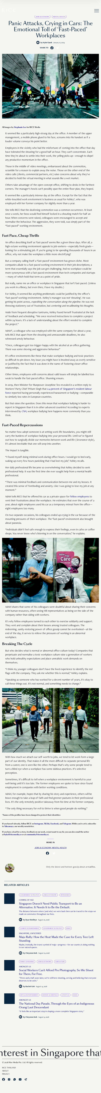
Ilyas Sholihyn (31, 920)
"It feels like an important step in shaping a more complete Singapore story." (51, 1012)
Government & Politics (29, 895)
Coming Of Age (26, 900)
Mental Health (59, 17)
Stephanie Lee (20, 127)
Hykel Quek (47, 43)
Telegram (67, 823)
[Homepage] (8, 10)
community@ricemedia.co (37, 834)
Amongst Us (25, 967)
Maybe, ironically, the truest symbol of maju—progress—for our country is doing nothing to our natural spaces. (57, 946)
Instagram (38, 823)
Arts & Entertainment (29, 995)
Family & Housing (27, 961)
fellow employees (79, 496)
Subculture (60, 961)
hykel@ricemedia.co (13, 834)
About (5, 1071)
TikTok (47, 823)
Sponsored (65, 895)
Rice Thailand (9, 1068)
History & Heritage (50, 995)
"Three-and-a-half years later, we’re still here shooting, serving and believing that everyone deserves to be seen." (57, 979)
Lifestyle (65, 995)
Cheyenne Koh (31, 953)
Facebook (54, 823)
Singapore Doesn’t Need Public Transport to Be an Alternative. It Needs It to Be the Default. (50, 905)
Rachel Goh (30, 987)
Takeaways (9, 826)
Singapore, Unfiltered (30, 934)
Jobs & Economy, (43, 848)
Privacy (6, 1074)
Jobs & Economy (42, 17)
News (68, 928)
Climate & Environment (29, 928)
